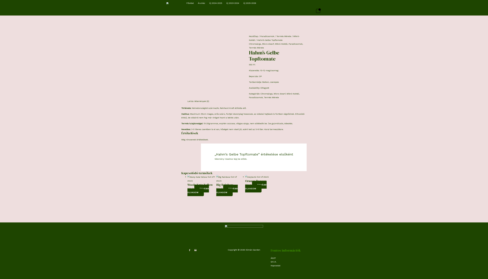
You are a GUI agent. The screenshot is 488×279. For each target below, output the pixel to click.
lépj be (237, 159)
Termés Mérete (283, 36)
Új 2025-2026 (249, 3)
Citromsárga (255, 44)
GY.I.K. (274, 262)
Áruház (201, 3)
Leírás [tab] (190, 101)
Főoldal (190, 3)
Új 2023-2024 (232, 3)
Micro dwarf (268, 44)
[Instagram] (195, 250)
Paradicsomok (267, 36)
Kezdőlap (253, 36)
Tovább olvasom (198, 190)
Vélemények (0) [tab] (201, 101)
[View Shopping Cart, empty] (318, 11)
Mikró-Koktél (281, 44)
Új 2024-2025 (215, 3)
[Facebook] (189, 250)
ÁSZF (273, 258)
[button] (319, 3)
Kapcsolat (275, 265)
